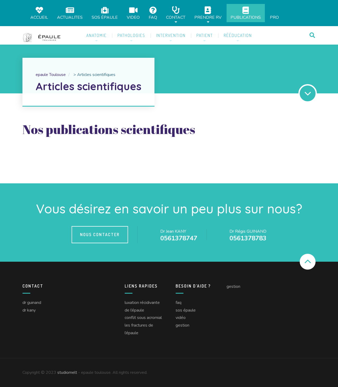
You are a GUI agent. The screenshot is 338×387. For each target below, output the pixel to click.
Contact (175, 17)
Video (133, 17)
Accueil (39, 17)
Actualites (70, 17)
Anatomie (96, 35)
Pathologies (131, 35)
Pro (274, 17)
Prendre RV (208, 17)
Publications (246, 17)
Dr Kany (29, 310)
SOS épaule (105, 17)
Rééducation (238, 35)
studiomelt (67, 372)
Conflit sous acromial (143, 318)
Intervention (171, 35)
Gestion (182, 325)
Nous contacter (100, 234)
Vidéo (181, 318)
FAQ (153, 17)
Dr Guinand (31, 302)
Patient (204, 35)
